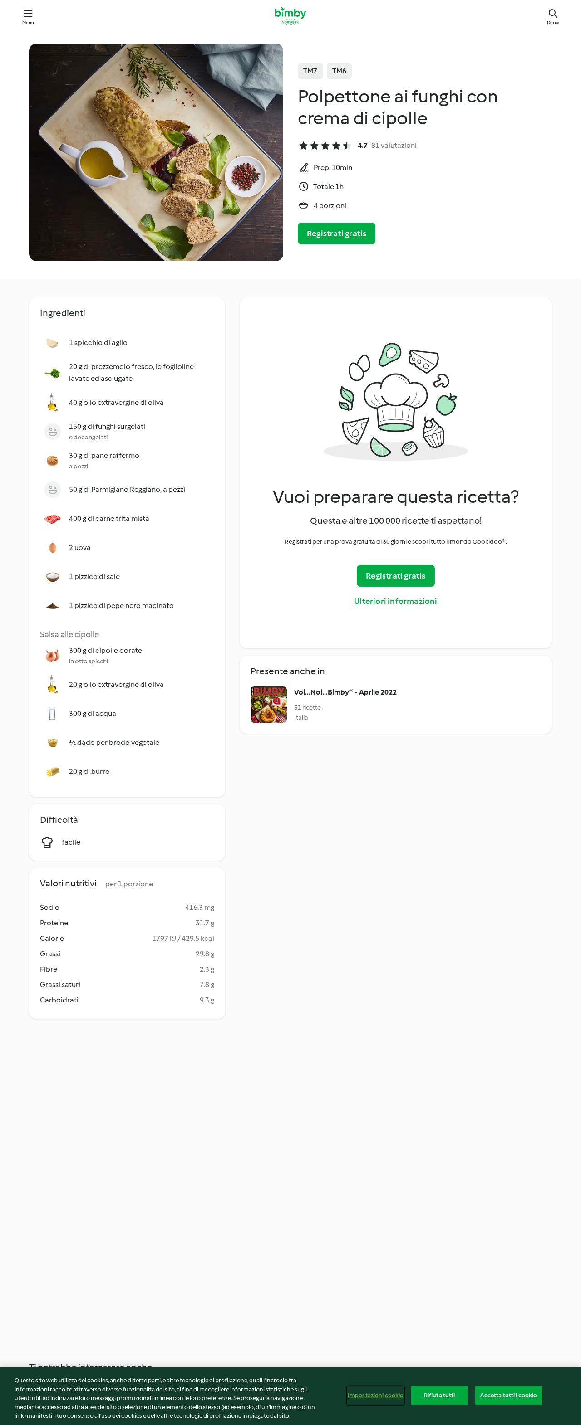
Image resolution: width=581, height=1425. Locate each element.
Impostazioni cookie (375, 1395)
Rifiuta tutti (439, 1395)
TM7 (310, 71)
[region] (290, 1396)
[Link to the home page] (290, 16)
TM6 (339, 71)
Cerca (553, 22)
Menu (28, 22)
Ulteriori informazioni (395, 601)
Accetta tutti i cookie (508, 1395)
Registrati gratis (336, 233)
